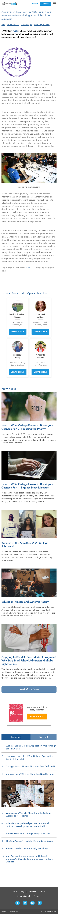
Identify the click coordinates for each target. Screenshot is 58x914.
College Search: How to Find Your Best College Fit (31, 766)
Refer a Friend (23, 896)
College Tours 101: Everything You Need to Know (30, 774)
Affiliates (32, 892)
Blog (23, 892)
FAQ (15, 892)
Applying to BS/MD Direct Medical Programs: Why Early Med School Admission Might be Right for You (28, 660)
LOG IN (35, 4)
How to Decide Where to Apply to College (27, 848)
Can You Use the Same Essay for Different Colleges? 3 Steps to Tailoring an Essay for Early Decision (29, 859)
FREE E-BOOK (37, 716)
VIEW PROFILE (17, 331)
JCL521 (16, 31)
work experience (42, 24)
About (42, 892)
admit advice (13, 24)
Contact (37, 896)
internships (26, 24)
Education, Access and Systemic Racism (25, 601)
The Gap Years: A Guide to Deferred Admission (29, 841)
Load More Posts (29, 689)
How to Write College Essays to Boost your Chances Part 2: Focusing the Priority (27, 427)
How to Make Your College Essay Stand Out (28, 833)
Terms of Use (14, 912)
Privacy (3, 912)
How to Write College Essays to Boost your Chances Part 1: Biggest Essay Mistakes (27, 486)
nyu (3, 24)
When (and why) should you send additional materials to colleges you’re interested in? (27, 825)
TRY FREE (46, 4)
